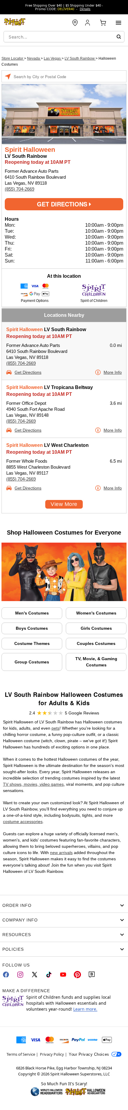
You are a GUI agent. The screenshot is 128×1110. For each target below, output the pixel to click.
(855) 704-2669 (19, 189)
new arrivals (61, 852)
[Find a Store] (75, 23)
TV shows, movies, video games (33, 784)
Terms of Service (21, 1054)
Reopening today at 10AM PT (39, 336)
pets (55, 728)
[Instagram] (20, 975)
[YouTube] (63, 975)
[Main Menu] (118, 22)
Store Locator (12, 58)
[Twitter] (34, 975)
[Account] (88, 23)
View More (64, 504)
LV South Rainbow (80, 58)
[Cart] (103, 23)
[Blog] (91, 975)
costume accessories (23, 821)
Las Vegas (53, 58)
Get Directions (63, 204)
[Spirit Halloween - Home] (15, 22)
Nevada (34, 58)
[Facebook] (6, 975)
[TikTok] (48, 975)
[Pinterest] (77, 975)
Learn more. (85, 1009)
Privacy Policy (52, 1054)
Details (85, 9)
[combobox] (64, 36)
